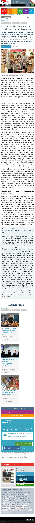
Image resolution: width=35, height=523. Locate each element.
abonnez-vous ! (18, 415)
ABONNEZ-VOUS (21, 485)
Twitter (33, 17)
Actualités (9, 14)
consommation (16, 22)
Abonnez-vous (6, 46)
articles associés (19, 408)
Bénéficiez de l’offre (22, 480)
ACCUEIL (3, 14)
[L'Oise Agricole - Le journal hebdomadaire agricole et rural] (17, 0)
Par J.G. (9, 20)
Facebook (31, 17)
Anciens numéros (21, 475)
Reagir (16, 46)
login (20, 521)
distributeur (24, 22)
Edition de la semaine (22, 473)
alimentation (4, 22)
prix (10, 22)
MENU (8, 5)
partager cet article (18, 412)
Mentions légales (12, 521)
